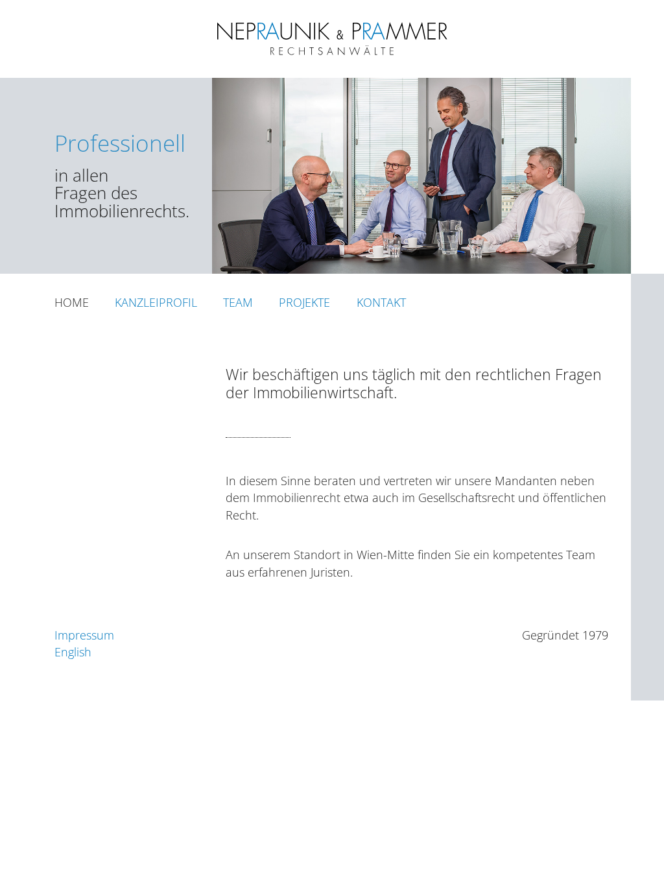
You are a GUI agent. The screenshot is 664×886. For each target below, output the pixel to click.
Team (238, 302)
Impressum (84, 635)
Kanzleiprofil (156, 302)
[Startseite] (332, 54)
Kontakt (381, 302)
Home (71, 302)
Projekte (304, 302)
